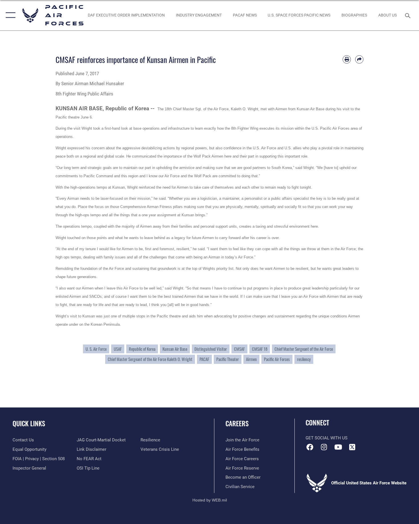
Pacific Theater (227, 359)
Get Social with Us (326, 438)
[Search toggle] (409, 15)
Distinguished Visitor (210, 349)
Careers (237, 423)
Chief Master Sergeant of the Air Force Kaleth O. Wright (150, 359)
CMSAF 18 (259, 349)
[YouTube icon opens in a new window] (338, 447)
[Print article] (347, 59)
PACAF (204, 359)
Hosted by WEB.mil (209, 500)
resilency (304, 359)
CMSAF (239, 349)
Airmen (251, 359)
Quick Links (29, 423)
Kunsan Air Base (174, 349)
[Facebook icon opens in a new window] (310, 447)
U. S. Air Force (96, 349)
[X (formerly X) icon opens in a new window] (352, 447)
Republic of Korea (142, 349)
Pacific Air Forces (277, 359)
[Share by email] (359, 59)
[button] (9, 15)
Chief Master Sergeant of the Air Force (303, 349)
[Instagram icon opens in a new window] (324, 447)
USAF (118, 349)
